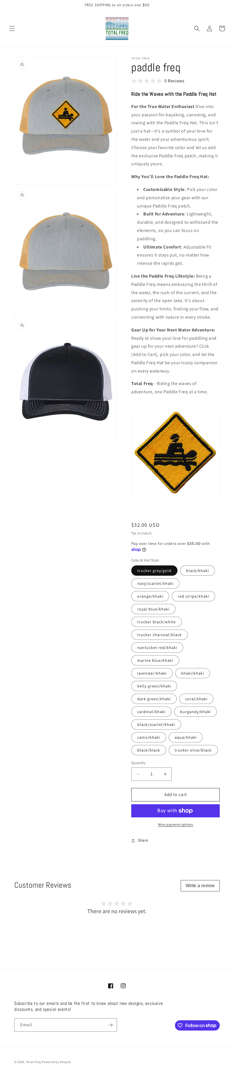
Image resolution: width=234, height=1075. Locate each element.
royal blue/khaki (153, 609)
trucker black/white (156, 621)
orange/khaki (150, 596)
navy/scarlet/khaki (155, 583)
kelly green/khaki (154, 686)
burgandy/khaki (195, 711)
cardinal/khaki (151, 711)
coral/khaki (196, 698)
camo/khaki (148, 737)
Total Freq (33, 1062)
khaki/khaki (192, 673)
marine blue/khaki (155, 660)
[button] (12, 28)
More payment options (175, 824)
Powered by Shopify (56, 1062)
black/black (148, 750)
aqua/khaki (186, 737)
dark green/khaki (154, 698)
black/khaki (197, 570)
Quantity (138, 762)
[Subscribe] (110, 1025)
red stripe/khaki (193, 596)
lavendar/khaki (152, 673)
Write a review (200, 885)
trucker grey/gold (154, 570)
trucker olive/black (193, 750)
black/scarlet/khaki (156, 724)
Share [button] (143, 840)
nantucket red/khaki (157, 647)
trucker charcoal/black (159, 634)
